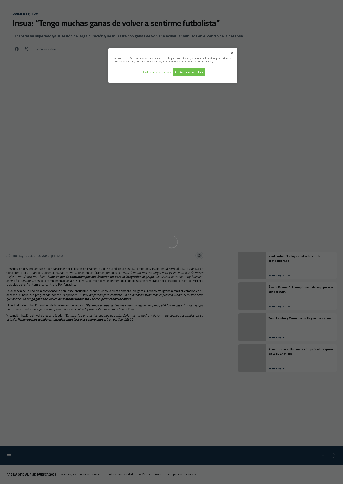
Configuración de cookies (157, 72)
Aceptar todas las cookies (189, 72)
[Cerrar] (231, 53)
